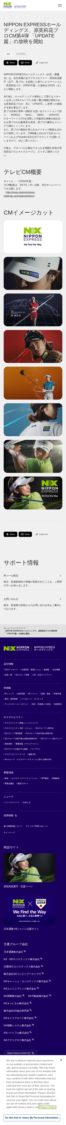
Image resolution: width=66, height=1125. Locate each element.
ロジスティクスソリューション (25, 778)
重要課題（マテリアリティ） (28, 744)
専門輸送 (45, 778)
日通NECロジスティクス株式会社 (23, 966)
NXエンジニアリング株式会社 (21, 988)
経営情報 (21, 694)
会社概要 (56, 670)
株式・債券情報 (11, 699)
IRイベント (33, 694)
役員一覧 (8, 675)
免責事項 (58, 704)
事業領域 (8, 772)
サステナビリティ (13, 717)
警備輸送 (56, 778)
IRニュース (9, 694)
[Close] (61, 1060)
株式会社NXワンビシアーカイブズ (24, 974)
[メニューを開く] (59, 5)
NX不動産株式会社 (39, 996)
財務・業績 (45, 694)
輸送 (6, 778)
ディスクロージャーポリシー (17, 704)
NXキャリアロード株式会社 (20, 1018)
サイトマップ (9, 832)
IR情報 (7, 688)
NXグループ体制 (22, 675)
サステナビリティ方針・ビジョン (18, 728)
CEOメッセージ (11, 670)
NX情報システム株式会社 (19, 1025)
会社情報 (8, 664)
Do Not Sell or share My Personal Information (31, 1117)
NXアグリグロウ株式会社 (19, 1040)
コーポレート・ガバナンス (32, 699)
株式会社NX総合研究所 (18, 1010)
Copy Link (43, 63)
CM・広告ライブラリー (42, 675)
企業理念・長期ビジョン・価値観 (35, 670)
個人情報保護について (13, 826)
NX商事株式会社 (14, 996)
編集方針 (32, 754)
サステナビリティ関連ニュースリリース (21, 723)
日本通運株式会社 (15, 952)
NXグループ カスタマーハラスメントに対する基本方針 (28, 759)
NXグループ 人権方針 (45, 728)
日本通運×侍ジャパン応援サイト (21, 929)
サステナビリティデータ (15, 754)
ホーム (6, 628)
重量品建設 (9, 783)
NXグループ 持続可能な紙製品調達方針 (21, 739)
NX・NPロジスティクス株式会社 (23, 959)
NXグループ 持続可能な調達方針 (39, 733)
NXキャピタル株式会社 (18, 1003)
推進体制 (8, 744)
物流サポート (23, 783)
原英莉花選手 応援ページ (18, 886)
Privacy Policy (47, 1107)
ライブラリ (35, 749)
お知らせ (26, 802)
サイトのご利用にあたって (37, 826)
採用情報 (10, 815)
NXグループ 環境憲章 (14, 733)
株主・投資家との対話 (41, 704)
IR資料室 (57, 694)
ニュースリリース (18, 628)
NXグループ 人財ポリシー (51, 739)
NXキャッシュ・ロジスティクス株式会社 (27, 981)
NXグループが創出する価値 (16, 749)
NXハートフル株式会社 (18, 1033)
